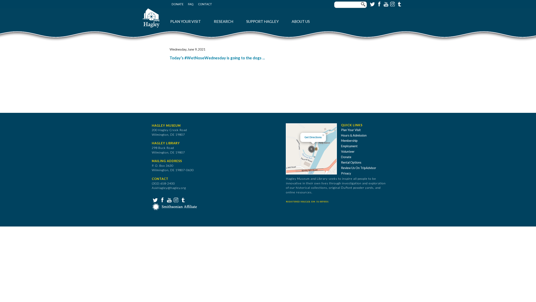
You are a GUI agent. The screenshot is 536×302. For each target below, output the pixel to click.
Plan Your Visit (185, 21)
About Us (301, 21)
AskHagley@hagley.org (169, 188)
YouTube (385, 4)
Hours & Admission (354, 135)
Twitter (372, 4)
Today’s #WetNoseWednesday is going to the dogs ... (217, 58)
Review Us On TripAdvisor (358, 168)
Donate (177, 4)
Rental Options (351, 162)
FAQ (190, 4)
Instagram (392, 4)
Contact (205, 4)
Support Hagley (262, 21)
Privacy (346, 173)
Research (223, 21)
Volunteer (348, 151)
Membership (349, 140)
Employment (349, 146)
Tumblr (399, 4)
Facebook (379, 4)
